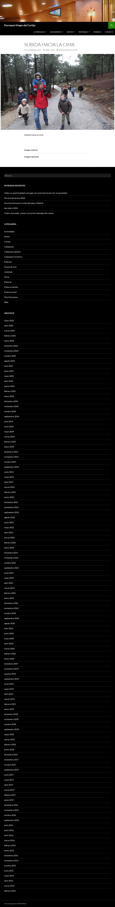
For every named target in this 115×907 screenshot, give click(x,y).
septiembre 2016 (11, 820)
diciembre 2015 (11, 855)
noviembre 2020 (11, 608)
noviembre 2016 (11, 810)
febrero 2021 (10, 593)
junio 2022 (9, 522)
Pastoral (8, 282)
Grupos (70, 32)
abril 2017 (8, 785)
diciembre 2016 (11, 805)
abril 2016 (8, 835)
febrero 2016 (10, 845)
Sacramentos (55, 32)
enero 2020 (9, 658)
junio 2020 (9, 633)
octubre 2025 (10, 356)
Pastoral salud (10, 292)
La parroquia (39, 32)
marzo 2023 (9, 487)
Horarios (97, 32)
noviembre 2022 (11, 507)
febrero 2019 (10, 704)
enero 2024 (9, 447)
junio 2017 (9, 775)
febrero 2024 (10, 441)
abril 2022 (8, 532)
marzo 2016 (9, 840)
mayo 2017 (9, 780)
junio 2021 (9, 573)
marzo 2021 (9, 588)
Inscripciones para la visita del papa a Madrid (23, 203)
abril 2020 (8, 643)
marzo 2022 (9, 537)
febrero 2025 (10, 391)
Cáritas (7, 241)
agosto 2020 (9, 623)
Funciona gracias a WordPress (15, 904)
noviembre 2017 (11, 759)
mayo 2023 (9, 477)
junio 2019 (9, 684)
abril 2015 (8, 881)
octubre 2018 (10, 724)
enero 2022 (9, 547)
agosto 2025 (9, 361)
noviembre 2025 (11, 351)
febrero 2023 (10, 492)
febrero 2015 (10, 891)
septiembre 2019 (11, 679)
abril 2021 (8, 583)
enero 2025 (9, 396)
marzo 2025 (9, 386)
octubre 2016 (10, 815)
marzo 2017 (9, 790)
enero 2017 (9, 800)
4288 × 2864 (50, 50)
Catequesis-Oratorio (13, 257)
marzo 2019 (9, 699)
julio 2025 (8, 366)
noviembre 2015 (11, 860)
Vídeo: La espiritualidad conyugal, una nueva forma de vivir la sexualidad (35, 193)
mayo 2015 (9, 875)
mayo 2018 (9, 734)
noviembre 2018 (11, 719)
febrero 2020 (10, 653)
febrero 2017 (10, 795)
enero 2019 (9, 709)
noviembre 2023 (11, 457)
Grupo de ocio (10, 267)
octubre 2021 (10, 563)
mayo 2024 (9, 431)
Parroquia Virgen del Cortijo (19, 25)
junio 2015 (9, 870)
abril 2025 (8, 381)
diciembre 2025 (11, 346)
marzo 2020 (9, 648)
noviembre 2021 (11, 558)
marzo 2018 (9, 739)
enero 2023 (9, 497)
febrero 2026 (10, 335)
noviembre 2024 (11, 406)
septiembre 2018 (11, 729)
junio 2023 (9, 472)
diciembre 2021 (11, 552)
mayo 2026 (9, 320)
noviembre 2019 (11, 669)
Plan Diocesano (11, 297)
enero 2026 (9, 341)
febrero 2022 (10, 542)
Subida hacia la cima (68, 50)
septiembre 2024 (11, 416)
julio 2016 (8, 825)
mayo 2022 (9, 527)
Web (6, 302)
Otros (6, 277)
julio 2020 (8, 628)
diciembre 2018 (11, 714)
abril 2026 (8, 325)
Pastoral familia (11, 287)
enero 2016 (9, 850)
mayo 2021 (9, 578)
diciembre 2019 (11, 664)
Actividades (9, 231)
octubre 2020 (10, 613)
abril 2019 (8, 694)
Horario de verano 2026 (14, 198)
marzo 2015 (9, 886)
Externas (8, 262)
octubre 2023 (10, 462)
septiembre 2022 (11, 512)
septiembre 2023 (11, 467)
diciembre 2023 (11, 452)
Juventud (8, 272)
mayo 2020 (9, 638)
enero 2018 (9, 749)
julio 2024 (8, 421)
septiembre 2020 (11, 618)
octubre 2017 (10, 764)
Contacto (109, 32)
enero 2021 (9, 598)
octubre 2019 (10, 674)
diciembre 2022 (11, 502)
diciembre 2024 (11, 401)
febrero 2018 (10, 744)
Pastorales (83, 32)
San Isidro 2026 (11, 208)
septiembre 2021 (11, 568)
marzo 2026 (9, 330)
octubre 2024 (10, 411)
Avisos (7, 236)
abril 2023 (8, 482)
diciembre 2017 (11, 754)
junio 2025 (9, 371)
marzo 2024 (9, 436)
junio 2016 (9, 830)
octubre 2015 (10, 865)
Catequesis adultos (12, 252)
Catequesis (9, 246)
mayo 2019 (9, 689)
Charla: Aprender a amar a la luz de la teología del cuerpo (29, 213)
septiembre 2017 (11, 769)
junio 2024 (9, 426)
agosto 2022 (9, 517)
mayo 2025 (9, 376)
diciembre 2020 (11, 603)
